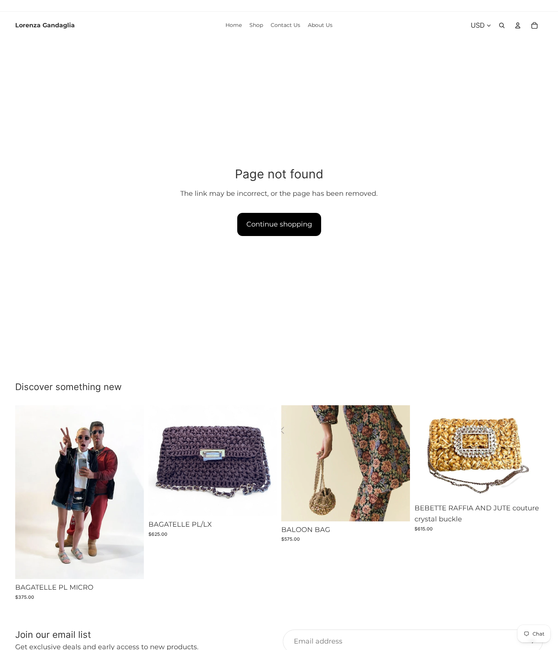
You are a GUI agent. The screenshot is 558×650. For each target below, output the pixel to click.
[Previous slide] (26, 492)
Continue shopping (279, 224)
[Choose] (132, 567)
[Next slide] (132, 492)
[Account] (517, 25)
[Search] (501, 25)
